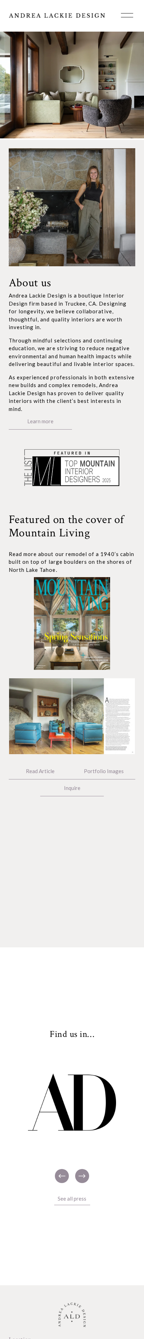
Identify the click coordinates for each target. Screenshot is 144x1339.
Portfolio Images (104, 771)
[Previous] (61, 1176)
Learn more (40, 421)
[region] (72, 1116)
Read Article (40, 771)
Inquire (72, 788)
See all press (72, 1198)
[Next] (82, 1176)
